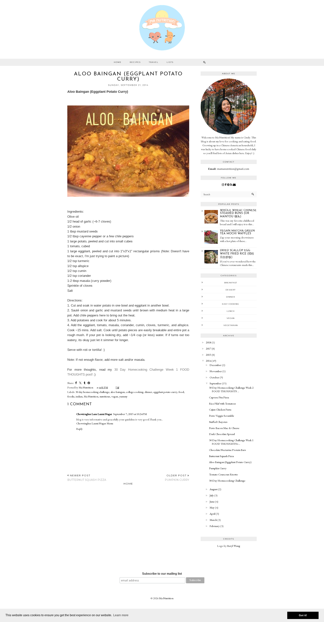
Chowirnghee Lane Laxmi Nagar (94, 414)
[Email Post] (116, 387)
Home (118, 62)
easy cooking (230, 304)
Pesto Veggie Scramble (221, 415)
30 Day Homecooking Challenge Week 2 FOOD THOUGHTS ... (231, 389)
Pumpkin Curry (217, 468)
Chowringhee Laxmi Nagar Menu (94, 423)
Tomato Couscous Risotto (223, 474)
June (212, 501)
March (213, 520)
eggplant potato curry (165, 392)
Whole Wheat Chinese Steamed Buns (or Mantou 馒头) (238, 213)
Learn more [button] (120, 615)
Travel (153, 62)
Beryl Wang (233, 546)
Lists (170, 62)
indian (79, 396)
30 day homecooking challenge (92, 392)
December (215, 365)
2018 (208, 342)
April (212, 513)
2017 (208, 348)
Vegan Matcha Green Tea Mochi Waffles (237, 232)
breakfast (230, 282)
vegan (114, 396)
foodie (70, 396)
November (216, 371)
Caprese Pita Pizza (219, 397)
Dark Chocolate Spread (222, 434)
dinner (148, 392)
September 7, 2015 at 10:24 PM (130, 414)
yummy (123, 396)
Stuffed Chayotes (218, 422)
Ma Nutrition (91, 396)
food (181, 392)
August (214, 489)
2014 (208, 360)
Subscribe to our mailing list (162, 573)
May (212, 507)
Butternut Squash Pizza (221, 456)
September (215, 383)
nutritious (105, 396)
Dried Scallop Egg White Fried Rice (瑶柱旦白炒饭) (237, 254)
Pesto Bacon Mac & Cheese (224, 428)
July (212, 495)
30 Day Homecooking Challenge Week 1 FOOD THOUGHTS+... (231, 441)
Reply (79, 429)
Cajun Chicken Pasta (220, 409)
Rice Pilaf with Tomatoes (222, 403)
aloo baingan (118, 392)
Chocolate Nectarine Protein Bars (227, 450)
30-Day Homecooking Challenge (227, 480)
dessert (231, 290)
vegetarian (231, 325)
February (215, 526)
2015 (208, 354)
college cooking (134, 392)
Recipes (135, 62)
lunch (231, 311)
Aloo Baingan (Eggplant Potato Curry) (230, 462)
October (214, 377)
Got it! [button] (303, 615)
